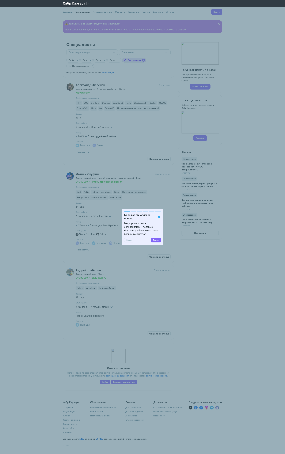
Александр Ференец (90, 85)
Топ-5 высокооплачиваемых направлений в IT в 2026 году (197, 221)
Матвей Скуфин (87, 174)
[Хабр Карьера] (74, 3)
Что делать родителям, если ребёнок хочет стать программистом (197, 167)
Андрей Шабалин (88, 270)
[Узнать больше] (200, 66)
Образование (189, 159)
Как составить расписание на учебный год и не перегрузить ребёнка (197, 203)
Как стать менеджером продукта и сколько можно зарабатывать (199, 185)
